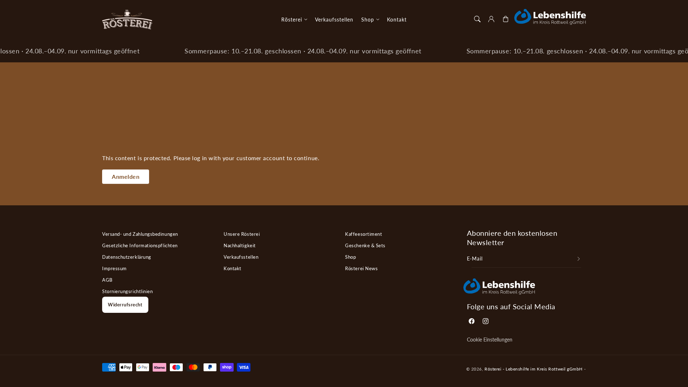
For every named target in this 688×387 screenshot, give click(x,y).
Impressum (114, 268)
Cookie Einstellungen (489, 340)
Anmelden (125, 176)
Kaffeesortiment (363, 234)
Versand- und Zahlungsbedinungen (140, 234)
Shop (367, 19)
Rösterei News (361, 268)
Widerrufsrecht (125, 304)
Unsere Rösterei (242, 234)
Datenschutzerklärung (126, 257)
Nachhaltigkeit (240, 245)
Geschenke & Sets (365, 245)
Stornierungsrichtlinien (127, 291)
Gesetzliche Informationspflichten (140, 245)
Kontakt (233, 268)
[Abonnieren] (579, 259)
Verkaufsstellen (241, 257)
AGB (107, 280)
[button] (477, 19)
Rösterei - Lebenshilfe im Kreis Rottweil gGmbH (533, 368)
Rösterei (291, 19)
